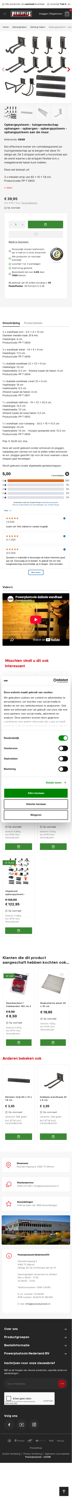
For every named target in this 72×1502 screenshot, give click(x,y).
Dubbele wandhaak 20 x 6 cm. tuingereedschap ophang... (53, 1099)
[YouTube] (22, 1424)
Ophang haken (37, 27)
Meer (9, 187)
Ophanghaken (19, 27)
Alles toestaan (36, 793)
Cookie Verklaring (11, 1453)
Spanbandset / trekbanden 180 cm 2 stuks (18, 1006)
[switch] (63, 748)
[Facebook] (9, 1424)
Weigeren (35, 814)
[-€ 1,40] (19, 983)
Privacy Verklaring (32, 1453)
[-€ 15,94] (18, 871)
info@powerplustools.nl (37, 1303)
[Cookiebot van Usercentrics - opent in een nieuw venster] (53, 681)
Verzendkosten (29, 203)
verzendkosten (13, 1123)
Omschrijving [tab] (11, 323)
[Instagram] (34, 1424)
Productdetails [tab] (33, 323)
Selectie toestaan (36, 804)
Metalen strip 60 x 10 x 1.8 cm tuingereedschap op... (18, 1099)
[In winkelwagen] (18, 1136)
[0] (67, 14)
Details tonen (53, 782)
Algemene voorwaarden (57, 1453)
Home (6, 27)
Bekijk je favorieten (19, 242)
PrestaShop (36, 1448)
